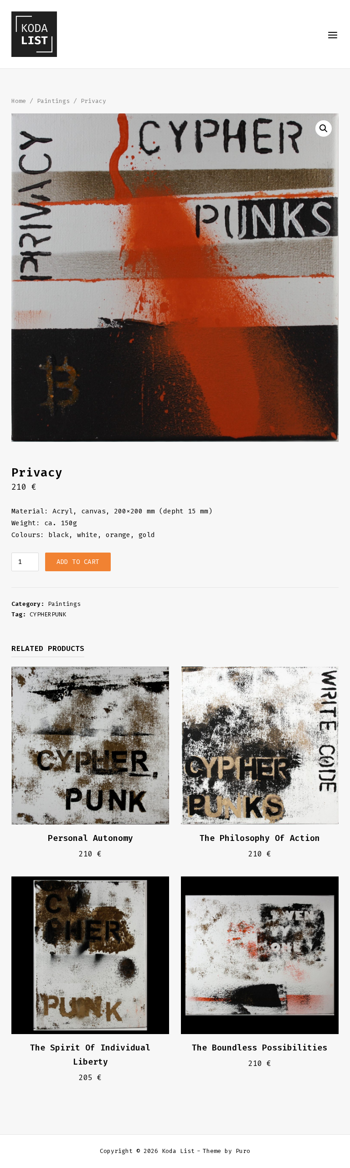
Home (18, 101)
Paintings (53, 101)
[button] (323, 128)
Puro (243, 1151)
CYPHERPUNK (48, 614)
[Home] (34, 33)
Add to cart (78, 562)
